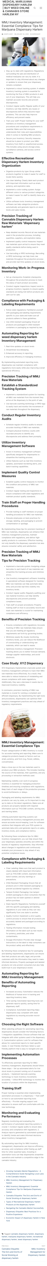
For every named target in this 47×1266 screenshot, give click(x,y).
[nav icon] (40, 8)
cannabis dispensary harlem (22, 1234)
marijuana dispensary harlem (20, 1237)
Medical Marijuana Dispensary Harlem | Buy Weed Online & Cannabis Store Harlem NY (17, 8)
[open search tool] (35, 8)
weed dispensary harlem (28, 1239)
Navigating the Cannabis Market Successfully (25, 1208)
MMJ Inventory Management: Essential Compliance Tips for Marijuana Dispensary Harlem (23, 1189)
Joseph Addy (8, 34)
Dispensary (36, 34)
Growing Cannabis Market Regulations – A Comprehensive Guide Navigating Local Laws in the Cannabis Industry (25, 1174)
